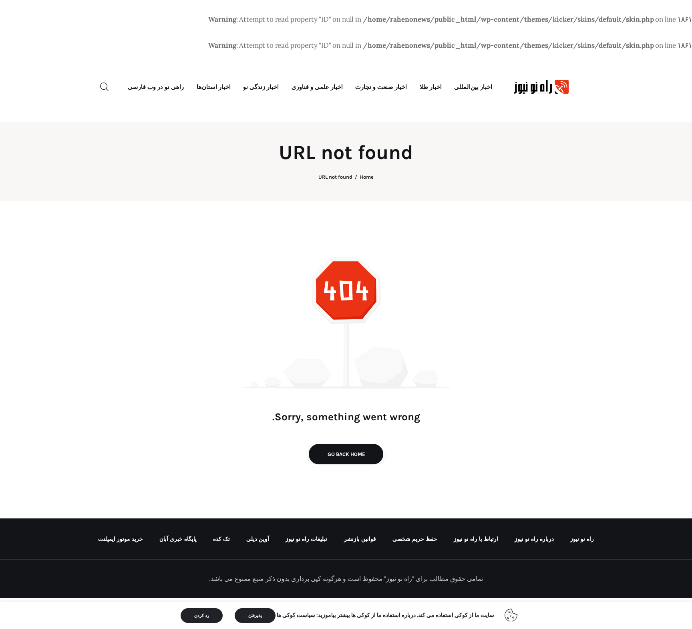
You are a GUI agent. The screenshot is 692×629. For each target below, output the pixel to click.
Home (367, 177)
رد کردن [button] (201, 615)
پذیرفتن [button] (255, 615)
